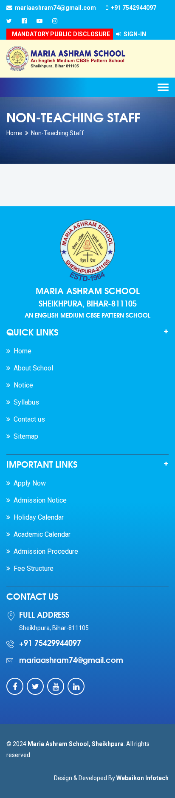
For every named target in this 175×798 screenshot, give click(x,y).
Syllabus (24, 402)
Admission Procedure (44, 551)
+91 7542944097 (132, 7)
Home (14, 133)
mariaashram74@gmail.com (54, 7)
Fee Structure (32, 568)
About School (31, 368)
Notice (21, 385)
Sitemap (24, 436)
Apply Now (28, 483)
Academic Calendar (40, 534)
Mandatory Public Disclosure (59, 34)
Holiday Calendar (37, 517)
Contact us (27, 419)
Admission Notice (38, 500)
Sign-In (133, 34)
